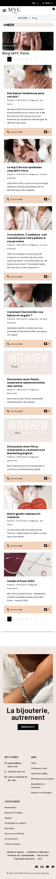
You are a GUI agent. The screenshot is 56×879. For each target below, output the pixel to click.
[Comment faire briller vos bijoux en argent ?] (28, 295)
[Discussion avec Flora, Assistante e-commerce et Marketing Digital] (28, 430)
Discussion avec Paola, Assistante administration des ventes (26, 383)
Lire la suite (14, 132)
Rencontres (12, 393)
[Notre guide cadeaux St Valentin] (28, 497)
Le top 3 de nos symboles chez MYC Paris (24, 169)
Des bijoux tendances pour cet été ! (25, 95)
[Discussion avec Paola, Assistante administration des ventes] (28, 363)
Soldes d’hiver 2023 (20, 581)
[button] (28, 727)
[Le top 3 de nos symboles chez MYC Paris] (28, 151)
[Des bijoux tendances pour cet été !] (28, 77)
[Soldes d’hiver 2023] (28, 564)
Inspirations (12, 588)
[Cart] (51, 10)
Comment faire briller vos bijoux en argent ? (25, 313)
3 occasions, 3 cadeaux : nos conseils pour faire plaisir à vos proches (27, 238)
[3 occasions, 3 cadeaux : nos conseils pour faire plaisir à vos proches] (28, 218)
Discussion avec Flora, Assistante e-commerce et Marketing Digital (26, 450)
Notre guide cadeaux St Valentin (23, 515)
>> (36, 59)
